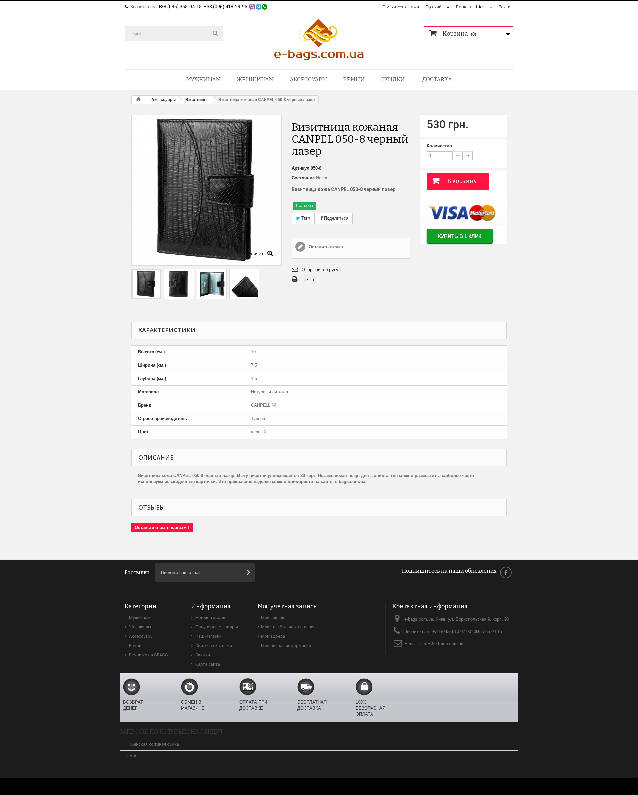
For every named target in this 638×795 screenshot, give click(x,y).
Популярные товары (216, 626)
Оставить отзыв (325, 246)
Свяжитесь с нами (400, 6)
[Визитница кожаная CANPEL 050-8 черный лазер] (179, 284)
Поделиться (335, 218)
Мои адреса (273, 636)
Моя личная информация (286, 645)
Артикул (300, 168)
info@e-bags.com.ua (443, 643)
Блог (134, 755)
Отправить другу (320, 269)
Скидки (392, 79)
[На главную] (138, 100)
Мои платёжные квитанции (288, 626)
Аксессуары (308, 79)
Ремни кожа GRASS (148, 654)
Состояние (303, 177)
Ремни (354, 79)
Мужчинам (203, 79)
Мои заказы (273, 617)
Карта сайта (207, 664)
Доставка (437, 79)
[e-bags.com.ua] (319, 38)
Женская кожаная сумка (154, 744)
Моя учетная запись (287, 606)
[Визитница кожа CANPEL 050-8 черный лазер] (146, 284)
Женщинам (255, 79)
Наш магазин (208, 636)
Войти (504, 6)
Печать (309, 279)
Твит (305, 218)
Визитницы (196, 99)
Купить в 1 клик (459, 236)
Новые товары (210, 617)
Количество (439, 145)
